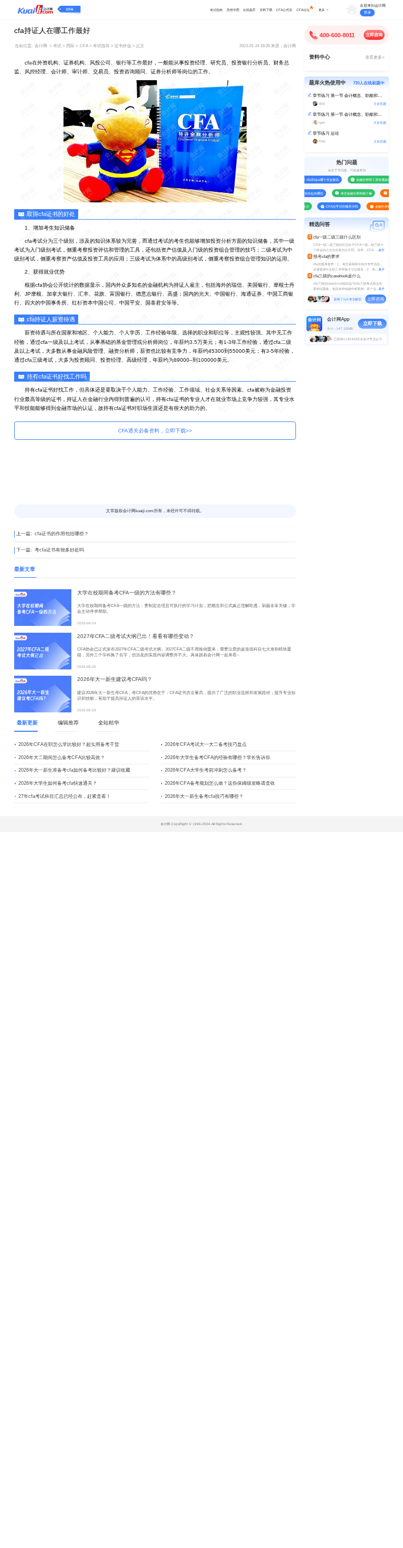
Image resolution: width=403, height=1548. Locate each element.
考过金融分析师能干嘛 (349, 193)
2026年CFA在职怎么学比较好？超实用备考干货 (68, 744)
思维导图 (233, 10)
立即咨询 (374, 35)
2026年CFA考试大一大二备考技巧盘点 (206, 744)
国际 (70, 46)
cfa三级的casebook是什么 (336, 276)
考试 (57, 46)
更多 (322, 10)
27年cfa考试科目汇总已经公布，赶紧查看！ (64, 796)
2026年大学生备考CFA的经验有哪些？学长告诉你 (217, 757)
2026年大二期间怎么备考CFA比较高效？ (61, 757)
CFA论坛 (303, 10)
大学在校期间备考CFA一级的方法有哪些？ (126, 593)
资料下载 (266, 10)
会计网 (41, 46)
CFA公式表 (284, 10)
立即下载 (372, 323)
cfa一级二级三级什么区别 (336, 237)
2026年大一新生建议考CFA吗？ (114, 679)
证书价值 (122, 46)
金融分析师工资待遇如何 (366, 179)
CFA (69, 9)
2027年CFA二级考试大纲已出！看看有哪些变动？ (135, 636)
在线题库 (249, 10)
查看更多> (375, 57)
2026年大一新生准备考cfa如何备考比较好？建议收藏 (74, 770)
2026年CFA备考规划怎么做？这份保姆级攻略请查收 (220, 783)
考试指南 (216, 10)
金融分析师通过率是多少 (385, 206)
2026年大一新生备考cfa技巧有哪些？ (204, 796)
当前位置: (24, 46)
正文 (140, 46)
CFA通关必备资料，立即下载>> (155, 431)
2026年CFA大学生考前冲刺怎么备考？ (206, 770)
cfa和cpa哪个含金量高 (316, 179)
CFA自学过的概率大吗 (335, 206)
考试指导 (101, 46)
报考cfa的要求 (326, 256)
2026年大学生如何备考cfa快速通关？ (57, 783)
